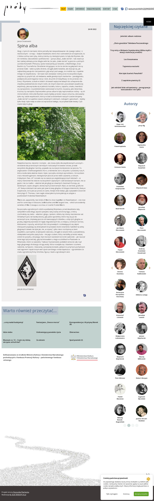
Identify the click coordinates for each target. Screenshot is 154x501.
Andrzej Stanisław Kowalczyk (142, 251)
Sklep (63, 9)
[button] (150, 113)
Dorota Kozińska (120, 273)
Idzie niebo (7, 332)
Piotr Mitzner (120, 378)
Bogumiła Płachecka (21, 492)
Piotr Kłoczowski (141, 229)
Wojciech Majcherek (120, 358)
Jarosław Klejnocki (141, 208)
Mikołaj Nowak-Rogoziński (120, 420)
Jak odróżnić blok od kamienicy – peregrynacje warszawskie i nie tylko (130, 89)
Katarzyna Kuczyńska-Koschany (120, 294)
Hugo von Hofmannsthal (120, 125)
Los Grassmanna (131, 59)
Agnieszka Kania (142, 146)
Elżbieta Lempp (141, 295)
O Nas (115, 9)
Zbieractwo (74, 332)
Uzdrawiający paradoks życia (48, 332)
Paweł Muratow (120, 398)
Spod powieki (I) (76, 340)
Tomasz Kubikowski (141, 273)
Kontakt (106, 9)
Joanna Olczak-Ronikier (141, 420)
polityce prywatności (110, 488)
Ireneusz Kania (120, 167)
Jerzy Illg (141, 126)
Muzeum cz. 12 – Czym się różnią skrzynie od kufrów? (16, 341)
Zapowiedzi (80, 9)
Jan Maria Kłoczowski (120, 229)
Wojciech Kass (141, 188)
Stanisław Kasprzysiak (120, 187)
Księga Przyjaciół (94, 9)
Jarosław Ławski (141, 316)
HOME (148, 22)
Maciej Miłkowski (141, 358)
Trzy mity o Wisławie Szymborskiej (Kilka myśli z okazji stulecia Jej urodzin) (130, 51)
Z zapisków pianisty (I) (130, 80)
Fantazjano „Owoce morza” (48, 322)
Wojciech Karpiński (141, 167)
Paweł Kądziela (120, 146)
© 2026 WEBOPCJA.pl (18, 495)
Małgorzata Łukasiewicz (120, 337)
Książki (70, 9)
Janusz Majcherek (142, 337)
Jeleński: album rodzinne (130, 36)
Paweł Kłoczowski (120, 251)
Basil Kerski (120, 209)
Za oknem (40, 340)
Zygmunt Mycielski (141, 398)
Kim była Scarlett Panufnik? (130, 73)
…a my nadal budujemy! (13, 322)
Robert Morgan (141, 378)
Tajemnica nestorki (131, 66)
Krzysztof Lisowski (120, 316)
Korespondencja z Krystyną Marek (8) (83, 323)
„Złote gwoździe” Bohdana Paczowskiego (130, 43)
